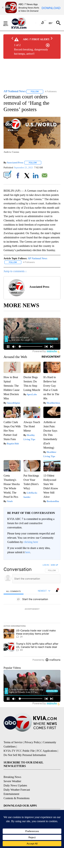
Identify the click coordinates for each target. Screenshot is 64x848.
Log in (46, 565)
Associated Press (15, 162)
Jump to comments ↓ (15, 271)
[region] (32, 613)
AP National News (37, 258)
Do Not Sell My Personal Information (25, 755)
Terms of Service (13, 742)
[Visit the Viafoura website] (52, 659)
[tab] (13, 591)
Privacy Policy (33, 742)
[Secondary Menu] (8, 22)
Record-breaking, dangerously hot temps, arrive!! (31, 51)
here (27, 552)
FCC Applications (47, 750)
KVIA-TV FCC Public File (19, 750)
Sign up (54, 565)
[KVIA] (23, 23)
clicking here (31, 541)
